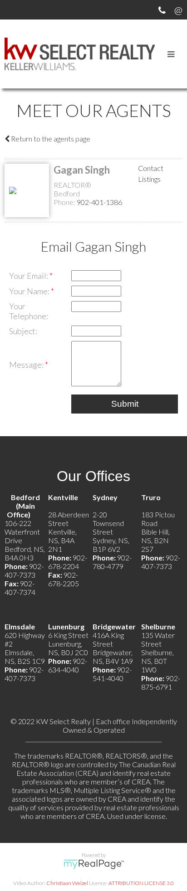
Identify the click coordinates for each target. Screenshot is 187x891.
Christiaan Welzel (67, 883)
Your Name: (30, 291)
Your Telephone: (28, 311)
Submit (124, 404)
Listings (149, 179)
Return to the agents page (50, 138)
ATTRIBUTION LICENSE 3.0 (141, 883)
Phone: (65, 202)
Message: (27, 365)
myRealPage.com (93, 864)
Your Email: (29, 276)
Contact (150, 168)
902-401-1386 (99, 202)
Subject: (23, 331)
